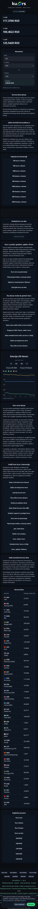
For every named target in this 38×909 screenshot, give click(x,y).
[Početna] (19, 4)
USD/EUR (19, 859)
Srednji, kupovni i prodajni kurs (19, 513)
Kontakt (33, 883)
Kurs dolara (19, 823)
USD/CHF (31, 876)
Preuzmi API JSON (11, 368)
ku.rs (24, 880)
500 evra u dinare (19, 166)
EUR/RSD (19, 838)
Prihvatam (31, 904)
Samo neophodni (19, 904)
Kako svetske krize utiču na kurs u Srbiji (19, 335)
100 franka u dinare (19, 192)
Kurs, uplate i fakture (19, 549)
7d (11, 363)
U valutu (6, 73)
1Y (27, 363)
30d (16, 363)
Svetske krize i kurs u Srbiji (19, 544)
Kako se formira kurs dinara (19, 482)
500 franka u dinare (19, 197)
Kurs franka (19, 828)
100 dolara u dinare (19, 176)
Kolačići (16, 883)
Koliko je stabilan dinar (19, 503)
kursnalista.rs (16, 880)
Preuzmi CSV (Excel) (26, 368)
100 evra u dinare (19, 161)
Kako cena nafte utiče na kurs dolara (19, 325)
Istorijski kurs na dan (19, 287)
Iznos (5, 55)
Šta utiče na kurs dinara (19, 346)
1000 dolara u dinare (19, 186)
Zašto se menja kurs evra (19, 341)
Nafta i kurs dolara (19, 534)
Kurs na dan (19, 833)
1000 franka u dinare (19, 202)
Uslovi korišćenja (25, 883)
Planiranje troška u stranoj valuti (19, 277)
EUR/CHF (23, 876)
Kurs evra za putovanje (19, 272)
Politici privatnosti (8, 900)
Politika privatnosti (7, 883)
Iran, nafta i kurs (19, 539)
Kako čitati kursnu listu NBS (19, 508)
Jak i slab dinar (19, 529)
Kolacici (23, 900)
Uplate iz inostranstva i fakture (19, 282)
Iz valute (6, 62)
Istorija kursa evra (19, 493)
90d (22, 363)
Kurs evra (19, 818)
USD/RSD (19, 843)
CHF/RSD (19, 849)
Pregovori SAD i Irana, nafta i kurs (19, 330)
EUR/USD (19, 854)
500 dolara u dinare (19, 181)
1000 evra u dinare (19, 171)
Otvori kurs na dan (19, 236)
